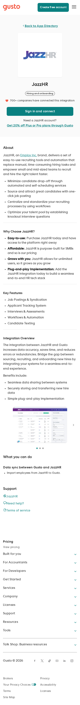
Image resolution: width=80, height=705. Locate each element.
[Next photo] (73, 425)
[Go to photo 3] (43, 448)
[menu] (74, 7)
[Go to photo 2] (40, 448)
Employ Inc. (28, 155)
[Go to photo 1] (37, 448)
